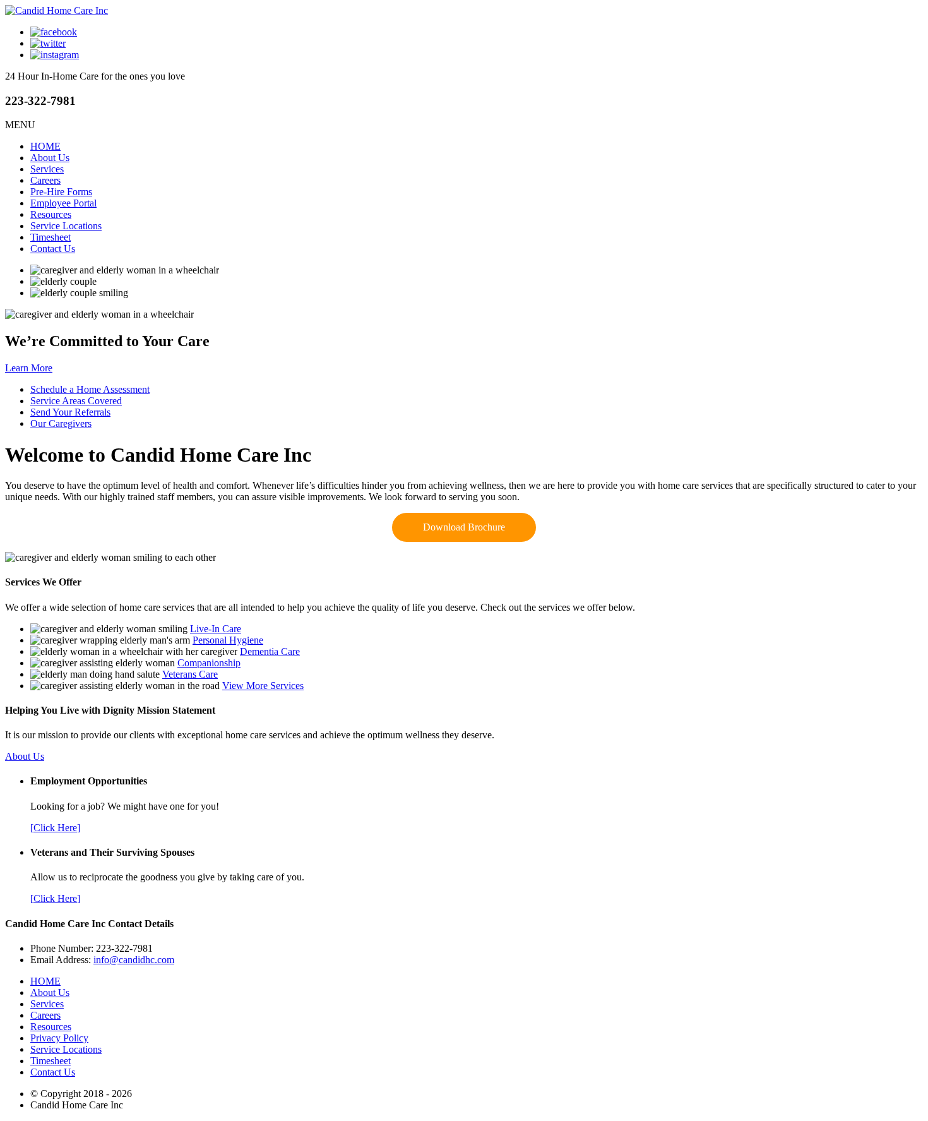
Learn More (28, 368)
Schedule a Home (90, 389)
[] (55, 827)
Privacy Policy (59, 1038)
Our (61, 423)
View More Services (263, 685)
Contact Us (52, 248)
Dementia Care (270, 651)
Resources (50, 214)
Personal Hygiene (228, 640)
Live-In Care (215, 628)
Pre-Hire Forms (61, 191)
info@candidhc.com (133, 959)
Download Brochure (464, 527)
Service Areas (76, 400)
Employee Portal (63, 203)
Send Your (70, 412)
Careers (45, 180)
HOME (45, 146)
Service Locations (66, 225)
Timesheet (50, 237)
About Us (49, 157)
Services (47, 169)
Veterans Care (190, 674)
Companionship (209, 662)
